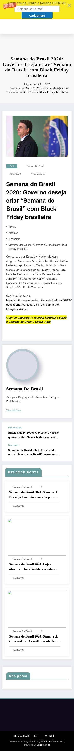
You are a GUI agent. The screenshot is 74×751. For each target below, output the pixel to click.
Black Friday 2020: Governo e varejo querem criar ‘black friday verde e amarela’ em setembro (33, 435)
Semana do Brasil (35, 166)
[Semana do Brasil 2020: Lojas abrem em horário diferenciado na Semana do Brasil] (37, 536)
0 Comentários (38, 174)
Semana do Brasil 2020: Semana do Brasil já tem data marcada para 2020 (33, 495)
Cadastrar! (37, 15)
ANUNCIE (50, 735)
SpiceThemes (43, 744)
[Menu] (70, 26)
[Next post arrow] (64, 452)
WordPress (46, 741)
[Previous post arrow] (64, 432)
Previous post (15, 427)
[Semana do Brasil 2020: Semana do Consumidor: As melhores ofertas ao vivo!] (37, 608)
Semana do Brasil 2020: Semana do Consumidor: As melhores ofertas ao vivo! (34, 639)
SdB (12, 166)
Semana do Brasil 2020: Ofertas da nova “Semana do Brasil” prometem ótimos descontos (32, 452)
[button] (37, 9)
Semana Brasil (21, 735)
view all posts (13, 410)
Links (36, 735)
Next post (13, 445)
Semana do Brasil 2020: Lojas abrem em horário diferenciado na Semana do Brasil (33, 567)
